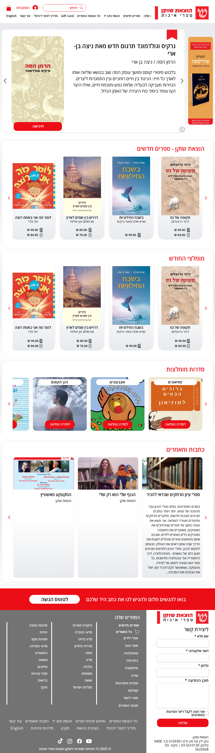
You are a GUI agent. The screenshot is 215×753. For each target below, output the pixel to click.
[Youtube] (89, 741)
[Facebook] (79, 741)
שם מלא (202, 636)
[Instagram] (70, 741)
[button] (8, 8)
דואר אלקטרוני (198, 650)
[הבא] (182, 81)
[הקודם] (5, 81)
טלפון (204, 665)
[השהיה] (182, 129)
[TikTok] (60, 741)
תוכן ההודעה (198, 680)
